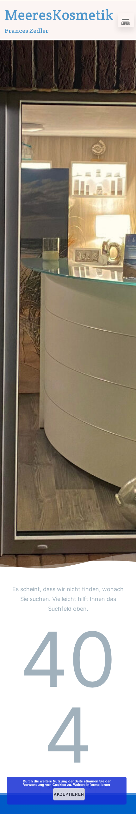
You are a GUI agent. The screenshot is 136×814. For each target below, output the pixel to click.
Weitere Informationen (91, 784)
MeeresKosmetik (59, 15)
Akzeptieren (69, 794)
